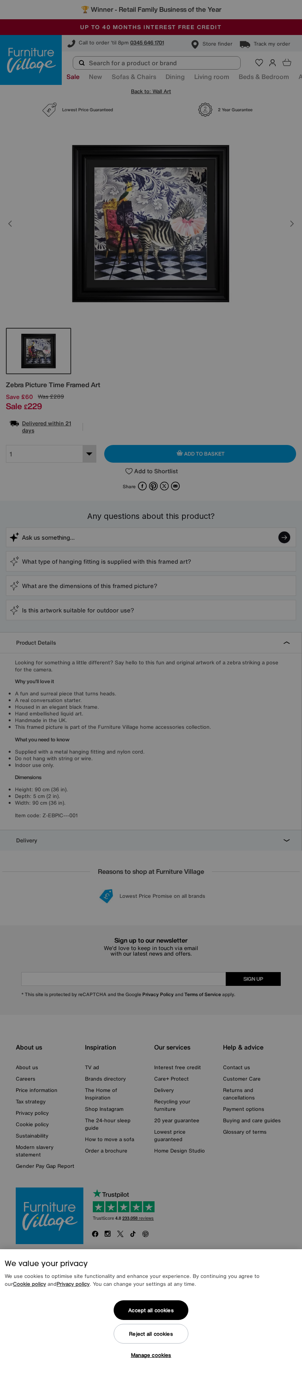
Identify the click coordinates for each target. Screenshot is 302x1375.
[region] (151, 1312)
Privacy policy (73, 1284)
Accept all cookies (150, 1310)
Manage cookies (151, 1355)
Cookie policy (29, 1284)
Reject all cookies (151, 1334)
